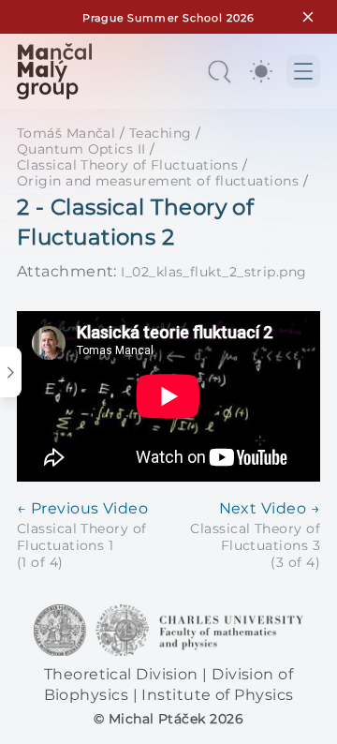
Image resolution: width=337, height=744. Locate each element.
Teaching (160, 133)
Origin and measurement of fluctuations (158, 180)
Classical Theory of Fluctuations (127, 164)
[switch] (261, 71)
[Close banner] (307, 17)
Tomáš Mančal (66, 133)
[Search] (219, 71)
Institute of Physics (217, 695)
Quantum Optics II (81, 148)
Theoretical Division (123, 674)
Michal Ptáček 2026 (176, 718)
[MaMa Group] (54, 71)
